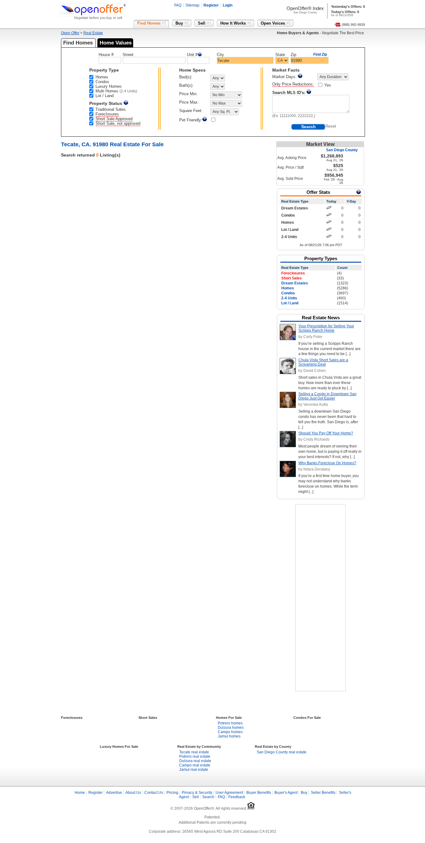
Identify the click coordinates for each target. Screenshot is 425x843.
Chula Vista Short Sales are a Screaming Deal (323, 362)
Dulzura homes (231, 727)
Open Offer (70, 33)
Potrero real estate (194, 756)
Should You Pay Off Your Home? (325, 433)
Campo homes (230, 732)
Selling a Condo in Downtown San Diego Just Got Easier (327, 396)
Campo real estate (194, 765)
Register (211, 5)
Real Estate (93, 33)
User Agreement (229, 792)
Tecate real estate (194, 752)
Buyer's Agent (285, 792)
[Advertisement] (320, 597)
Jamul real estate (193, 769)
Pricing (172, 792)
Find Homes (149, 23)
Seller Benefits (323, 792)
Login (227, 5)
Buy (179, 23)
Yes (327, 85)
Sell (202, 23)
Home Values (116, 43)
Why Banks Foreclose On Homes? (327, 463)
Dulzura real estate (195, 761)
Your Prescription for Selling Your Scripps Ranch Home (326, 328)
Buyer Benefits (258, 792)
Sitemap (192, 5)
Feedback (236, 797)
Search (208, 797)
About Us (133, 792)
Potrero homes (230, 723)
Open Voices (273, 23)
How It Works (233, 23)
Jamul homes (229, 736)
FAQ (177, 5)
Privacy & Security (197, 792)
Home (80, 792)
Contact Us (153, 792)
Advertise (114, 792)
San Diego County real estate (281, 752)
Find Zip (320, 54)
